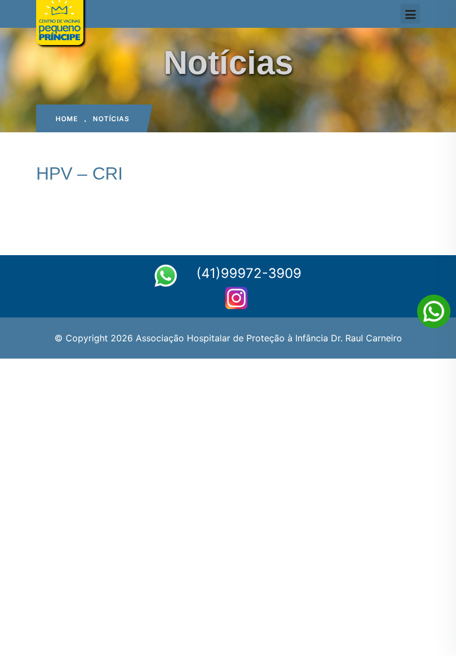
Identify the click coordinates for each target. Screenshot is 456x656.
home (67, 119)
